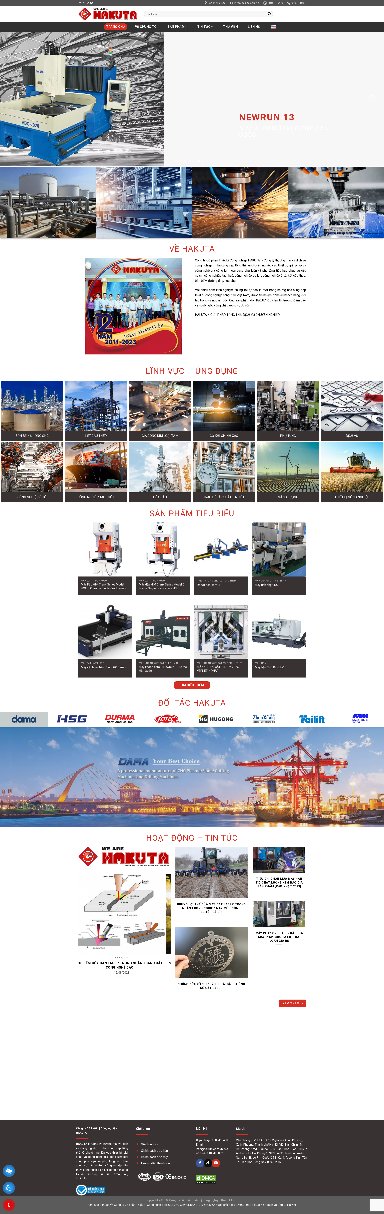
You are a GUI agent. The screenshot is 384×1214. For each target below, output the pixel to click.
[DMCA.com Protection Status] (206, 1179)
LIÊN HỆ (254, 27)
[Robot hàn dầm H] (221, 549)
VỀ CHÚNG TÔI (146, 27)
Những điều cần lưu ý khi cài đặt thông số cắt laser (211, 986)
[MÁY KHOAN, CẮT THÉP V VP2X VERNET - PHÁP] (221, 632)
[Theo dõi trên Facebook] (80, 3)
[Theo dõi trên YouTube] (91, 3)
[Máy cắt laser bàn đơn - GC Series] (105, 632)
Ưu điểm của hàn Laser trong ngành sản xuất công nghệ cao (145, 965)
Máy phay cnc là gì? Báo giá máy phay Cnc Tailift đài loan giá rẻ (279, 937)
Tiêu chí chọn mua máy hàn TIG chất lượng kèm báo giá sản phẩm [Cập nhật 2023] (279, 882)
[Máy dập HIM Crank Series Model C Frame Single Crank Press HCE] (163, 549)
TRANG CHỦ (115, 27)
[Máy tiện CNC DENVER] (279, 632)
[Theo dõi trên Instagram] (84, 3)
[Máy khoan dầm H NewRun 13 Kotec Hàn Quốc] (163, 632)
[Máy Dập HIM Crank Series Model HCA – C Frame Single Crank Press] (105, 549)
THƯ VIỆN (230, 27)
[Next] (372, 98)
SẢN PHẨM (176, 27)
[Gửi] (269, 14)
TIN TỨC (203, 27)
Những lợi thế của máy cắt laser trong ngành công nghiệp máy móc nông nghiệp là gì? (211, 908)
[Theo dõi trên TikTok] (87, 3)
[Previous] (11, 98)
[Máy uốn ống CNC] (279, 549)
